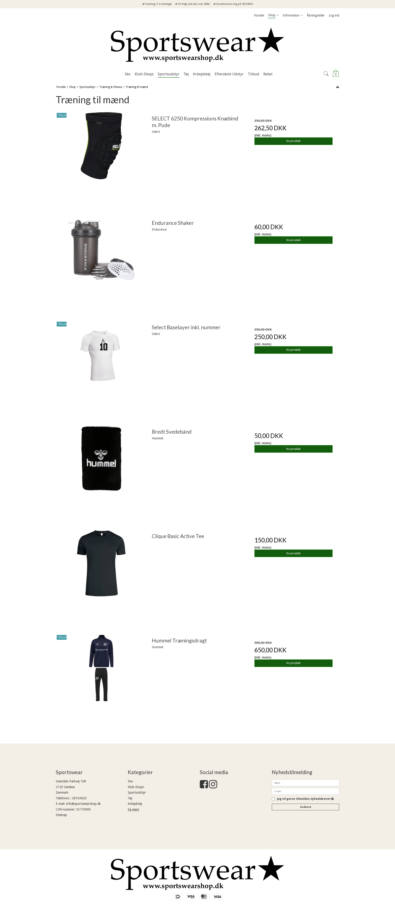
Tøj (130, 798)
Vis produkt (293, 141)
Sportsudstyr (137, 792)
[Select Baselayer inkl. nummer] (101, 367)
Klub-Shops (136, 787)
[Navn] (305, 782)
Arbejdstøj (135, 804)
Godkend (305, 807)
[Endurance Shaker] (101, 262)
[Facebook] (204, 786)
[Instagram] (213, 786)
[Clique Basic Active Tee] (101, 575)
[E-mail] (305, 791)
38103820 (79, 798)
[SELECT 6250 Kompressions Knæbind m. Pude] (101, 158)
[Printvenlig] (337, 87)
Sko (130, 781)
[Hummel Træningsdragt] (101, 680)
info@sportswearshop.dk (83, 804)
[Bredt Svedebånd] (101, 471)
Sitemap (61, 815)
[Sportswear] (197, 44)
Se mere (133, 809)
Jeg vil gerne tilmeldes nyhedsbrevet (305, 798)
